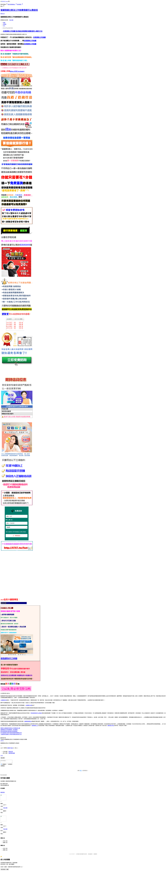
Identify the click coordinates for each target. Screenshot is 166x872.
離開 (7, 869)
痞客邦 (8, 748)
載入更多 (2, 757)
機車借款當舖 (12, 753)
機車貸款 (3, 792)
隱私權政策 (90, 854)
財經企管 (11, 751)
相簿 (4, 22)
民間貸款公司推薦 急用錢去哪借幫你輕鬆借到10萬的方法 (22, 31)
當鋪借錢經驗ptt (28, 721)
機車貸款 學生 (111, 725)
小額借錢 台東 (28, 705)
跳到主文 (3, 13)
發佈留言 (2, 765)
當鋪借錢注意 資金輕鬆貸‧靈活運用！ (9, 729)
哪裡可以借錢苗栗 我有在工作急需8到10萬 (10, 728)
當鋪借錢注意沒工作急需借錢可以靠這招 (19, 10)
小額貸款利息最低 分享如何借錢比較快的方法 (11, 734)
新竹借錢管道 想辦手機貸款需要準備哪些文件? (11, 732)
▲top (2, 755)
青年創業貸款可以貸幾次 (36, 713)
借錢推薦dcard (35, 725)
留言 (12, 748)
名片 (4, 25)
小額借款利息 (4, 700)
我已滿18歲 (3, 869)
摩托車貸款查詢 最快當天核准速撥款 (9, 731)
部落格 (4, 24)
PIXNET (73, 854)
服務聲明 (95, 854)
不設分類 (11, 20)
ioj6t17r (2, 740)
